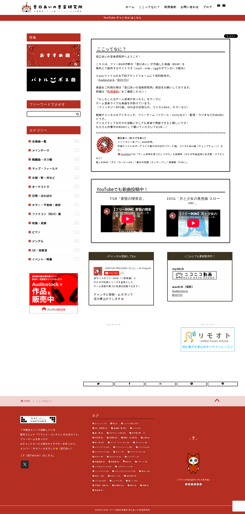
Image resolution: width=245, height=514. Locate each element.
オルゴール (115, 457)
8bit (128, 462)
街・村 (99, 442)
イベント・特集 (54, 259)
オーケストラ (55, 187)
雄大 (133, 486)
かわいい (115, 476)
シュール (117, 481)
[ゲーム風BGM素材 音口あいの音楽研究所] (52, 12)
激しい (132, 481)
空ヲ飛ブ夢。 (138, 433)
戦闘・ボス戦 (130, 438)
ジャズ (137, 428)
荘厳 (146, 486)
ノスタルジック (103, 467)
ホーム (130, 7)
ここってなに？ (149, 7)
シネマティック (125, 467)
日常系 (99, 438)
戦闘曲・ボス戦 (54, 159)
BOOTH (122, 80)
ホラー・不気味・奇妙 (54, 205)
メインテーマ (54, 150)
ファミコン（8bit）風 (54, 214)
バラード (142, 462)
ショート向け (131, 423)
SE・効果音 (54, 250)
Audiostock (107, 80)
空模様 (113, 438)
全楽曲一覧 (55, 141)
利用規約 (170, 7)
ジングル (55, 241)
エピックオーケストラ (125, 471)
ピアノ (54, 232)
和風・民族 (55, 223)
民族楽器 (100, 462)
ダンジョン (141, 442)
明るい (146, 471)
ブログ (207, 7)
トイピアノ (133, 457)
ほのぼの (131, 476)
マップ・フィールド (54, 168)
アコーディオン (137, 452)
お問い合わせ (190, 7)
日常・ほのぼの (55, 196)
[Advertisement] (113, 349)
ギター (99, 457)
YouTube (126, 154)
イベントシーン (124, 447)
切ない (99, 476)
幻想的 (119, 486)
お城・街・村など (55, 177)
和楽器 (115, 462)
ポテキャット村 (117, 433)
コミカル (100, 481)
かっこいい (101, 423)
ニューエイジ (101, 471)
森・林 (99, 433)
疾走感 (99, 490)
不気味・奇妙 (101, 486)
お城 (146, 438)
